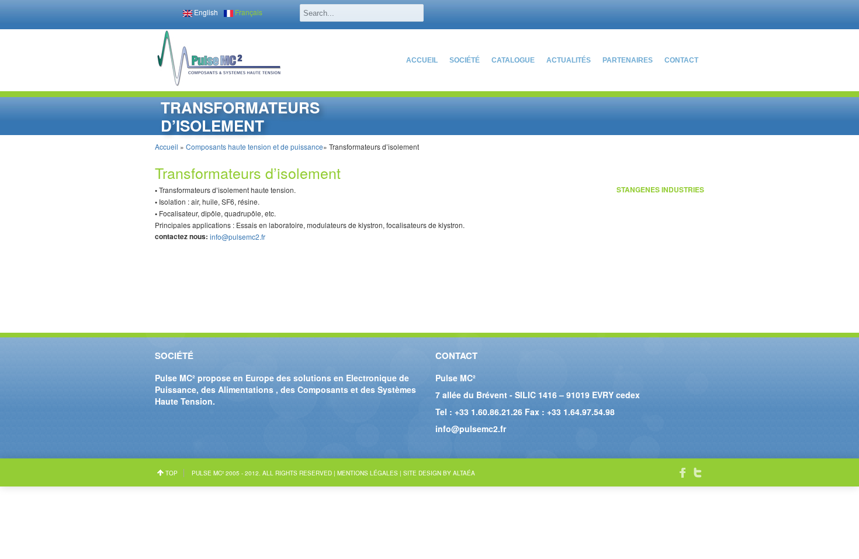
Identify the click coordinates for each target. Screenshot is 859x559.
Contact (681, 60)
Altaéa (464, 473)
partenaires (627, 60)
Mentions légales (367, 473)
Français (247, 12)
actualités (568, 60)
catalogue (513, 60)
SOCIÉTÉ (464, 60)
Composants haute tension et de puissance (254, 146)
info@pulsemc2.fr (237, 236)
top (171, 473)
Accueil (422, 60)
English (205, 12)
